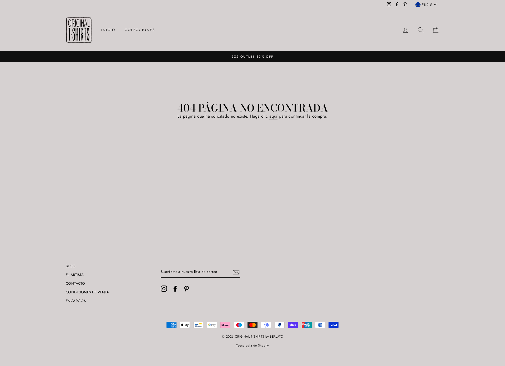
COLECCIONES (140, 29)
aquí (273, 116)
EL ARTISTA (75, 274)
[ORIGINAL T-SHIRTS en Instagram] (164, 288)
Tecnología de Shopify (252, 345)
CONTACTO (75, 283)
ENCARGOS (76, 300)
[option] (252, 56)
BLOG (71, 266)
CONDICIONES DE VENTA (87, 292)
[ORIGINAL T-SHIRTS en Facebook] (175, 288)
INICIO (108, 29)
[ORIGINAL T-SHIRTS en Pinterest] (186, 288)
